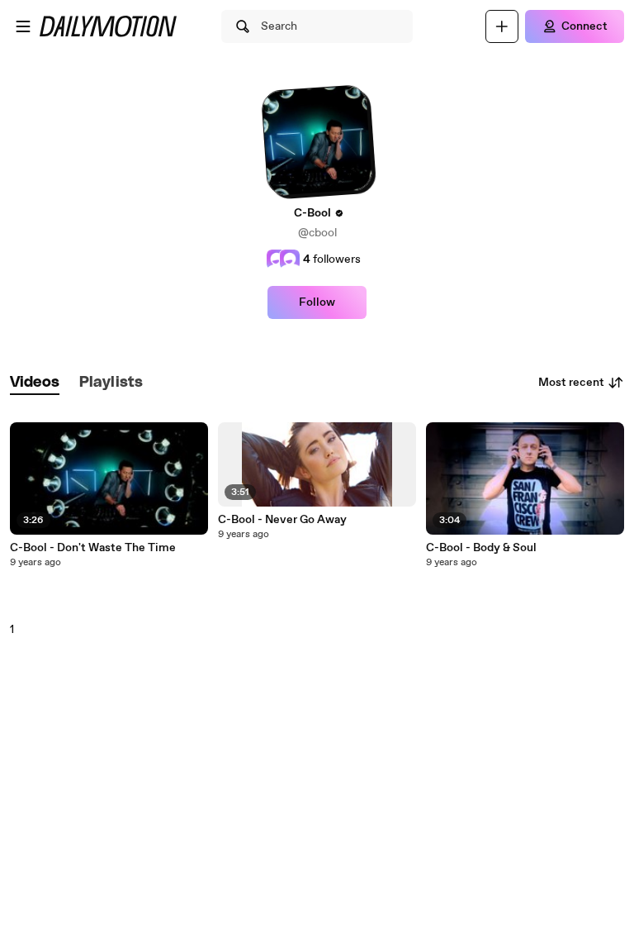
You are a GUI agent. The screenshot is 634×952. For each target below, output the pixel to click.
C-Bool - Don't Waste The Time (93, 548)
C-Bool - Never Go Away (282, 519)
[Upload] (501, 26)
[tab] (34, 383)
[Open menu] (23, 26)
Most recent (571, 382)
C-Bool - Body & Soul (481, 548)
